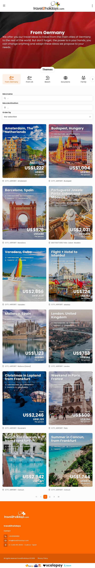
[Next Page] (54, 497)
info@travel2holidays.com (19, 540)
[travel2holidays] (16, 514)
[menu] (92, 5)
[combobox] (47, 107)
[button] (92, 79)
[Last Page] (59, 497)
